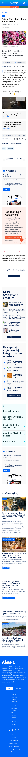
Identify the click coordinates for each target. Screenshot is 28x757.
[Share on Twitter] (20, 66)
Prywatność (14, 752)
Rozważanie (9, 441)
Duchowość (4, 12)
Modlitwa (22, 7)
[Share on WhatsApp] (25, 66)
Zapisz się (6, 189)
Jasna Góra (6, 624)
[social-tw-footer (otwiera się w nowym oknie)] (15, 730)
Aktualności (14, 697)
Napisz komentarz (14, 276)
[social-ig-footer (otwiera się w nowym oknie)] (18, 730)
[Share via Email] (23, 66)
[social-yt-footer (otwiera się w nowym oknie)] (9, 730)
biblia (3, 148)
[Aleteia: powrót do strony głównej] (14, 2)
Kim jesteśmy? (14, 740)
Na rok (14, 724)
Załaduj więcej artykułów (14, 337)
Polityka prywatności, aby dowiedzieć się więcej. (13, 185)
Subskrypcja (14, 713)
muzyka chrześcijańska (8, 598)
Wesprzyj (13, 7)
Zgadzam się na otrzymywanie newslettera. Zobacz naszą (13, 185)
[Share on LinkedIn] (17, 66)
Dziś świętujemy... (11, 411)
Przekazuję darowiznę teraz (12, 237)
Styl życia (14, 699)
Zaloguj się (22, 270)
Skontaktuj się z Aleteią (14, 749)
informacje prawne (14, 743)
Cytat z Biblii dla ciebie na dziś (11, 426)
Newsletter (14, 708)
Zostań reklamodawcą (14, 746)
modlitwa (10, 148)
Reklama (14, 717)
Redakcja (16, 24)
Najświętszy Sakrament (8, 539)
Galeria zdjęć (20, 99)
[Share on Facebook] (14, 66)
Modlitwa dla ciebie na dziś (12, 434)
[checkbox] (3, 183)
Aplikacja (14, 710)
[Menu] (5, 3)
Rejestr (5, 7)
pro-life (5, 499)
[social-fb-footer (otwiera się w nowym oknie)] (12, 730)
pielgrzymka (6, 567)
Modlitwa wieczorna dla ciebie (13, 418)
